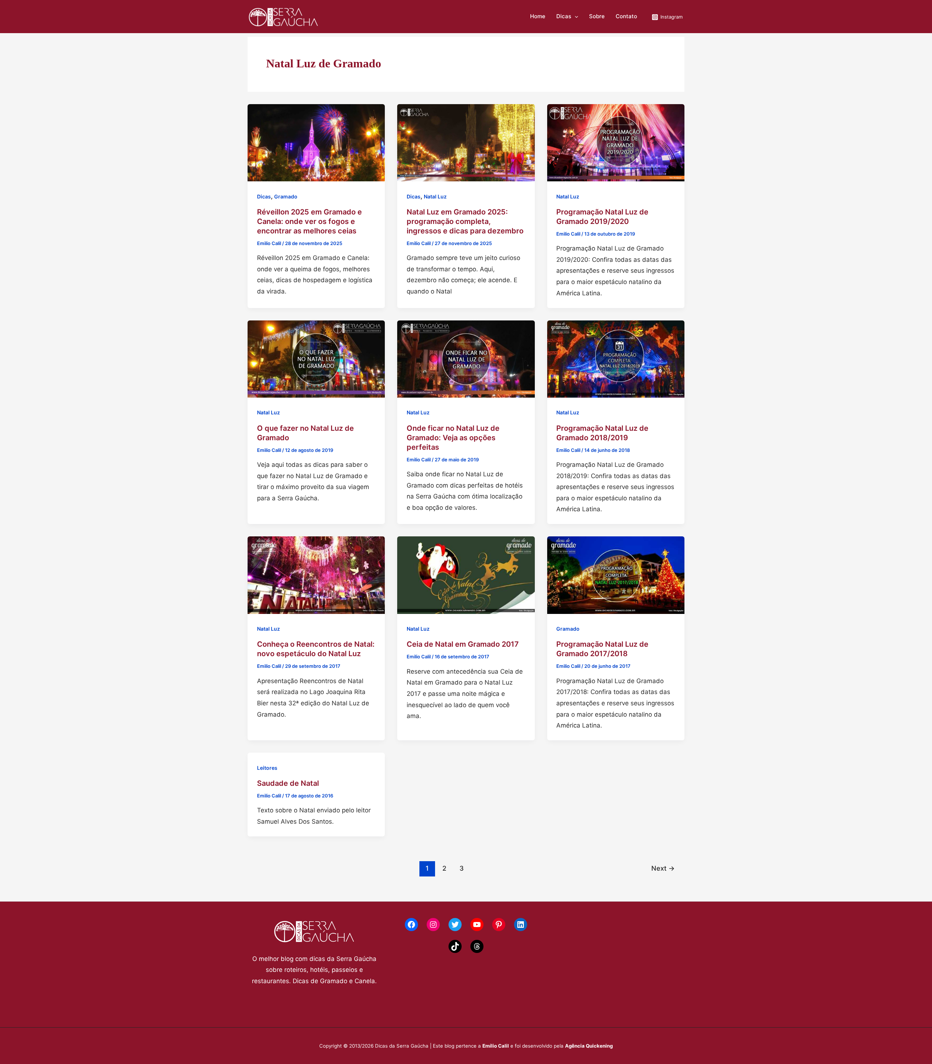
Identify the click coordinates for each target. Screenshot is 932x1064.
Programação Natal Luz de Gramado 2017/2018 (602, 649)
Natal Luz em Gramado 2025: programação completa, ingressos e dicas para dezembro (465, 221)
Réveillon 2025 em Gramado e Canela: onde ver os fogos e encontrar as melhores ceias (309, 221)
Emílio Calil (495, 1046)
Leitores (267, 768)
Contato (626, 16)
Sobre (597, 16)
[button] (574, 16)
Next (663, 868)
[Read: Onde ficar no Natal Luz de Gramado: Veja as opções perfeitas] (465, 358)
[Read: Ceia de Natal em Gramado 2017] (465, 574)
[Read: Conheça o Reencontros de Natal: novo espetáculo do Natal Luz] (316, 574)
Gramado (285, 196)
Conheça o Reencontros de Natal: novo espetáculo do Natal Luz (316, 649)
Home (537, 16)
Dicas (563, 16)
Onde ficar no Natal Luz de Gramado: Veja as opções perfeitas (453, 438)
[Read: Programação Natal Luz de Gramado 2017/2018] (615, 574)
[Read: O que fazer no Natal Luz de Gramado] (316, 358)
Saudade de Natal (288, 783)
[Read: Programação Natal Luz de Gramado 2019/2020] (615, 142)
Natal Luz (435, 196)
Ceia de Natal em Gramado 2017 (463, 644)
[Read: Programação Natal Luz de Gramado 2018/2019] (615, 358)
